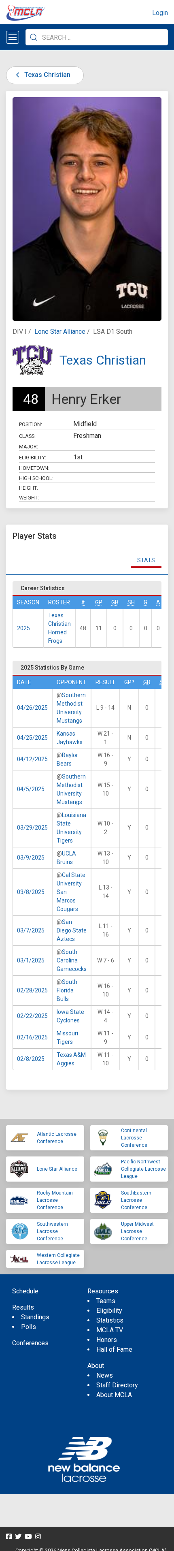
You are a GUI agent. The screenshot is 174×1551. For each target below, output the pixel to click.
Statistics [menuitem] (109, 1320)
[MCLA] (26, 13)
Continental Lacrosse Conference (134, 1138)
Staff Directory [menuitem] (117, 1385)
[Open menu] (12, 37)
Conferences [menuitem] (30, 1343)
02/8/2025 (31, 1059)
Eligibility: (32, 457)
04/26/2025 (32, 707)
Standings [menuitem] (35, 1317)
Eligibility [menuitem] (109, 1310)
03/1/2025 (31, 960)
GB (115, 602)
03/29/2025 (32, 827)
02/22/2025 (32, 1016)
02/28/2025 (32, 990)
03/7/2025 (31, 930)
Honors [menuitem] (106, 1340)
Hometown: (34, 468)
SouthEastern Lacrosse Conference (136, 1200)
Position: (30, 424)
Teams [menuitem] (105, 1301)
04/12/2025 (32, 759)
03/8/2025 (31, 892)
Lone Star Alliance (59, 331)
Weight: (29, 498)
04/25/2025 (32, 737)
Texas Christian (46, 75)
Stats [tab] (146, 560)
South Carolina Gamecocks (72, 960)
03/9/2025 (31, 857)
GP (98, 602)
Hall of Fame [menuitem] (114, 1349)
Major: (28, 447)
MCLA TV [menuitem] (109, 1330)
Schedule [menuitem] (25, 1291)
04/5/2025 (31, 789)
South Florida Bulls (67, 990)
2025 (23, 628)
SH (131, 602)
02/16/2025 (32, 1037)
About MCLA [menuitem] (114, 1395)
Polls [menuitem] (28, 1327)
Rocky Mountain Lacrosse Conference (55, 1200)
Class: (27, 436)
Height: (28, 488)
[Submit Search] (33, 37)
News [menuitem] (104, 1375)
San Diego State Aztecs (72, 930)
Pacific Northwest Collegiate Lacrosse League (143, 1169)
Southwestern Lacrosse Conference (52, 1231)
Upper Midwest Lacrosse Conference (137, 1231)
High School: (36, 478)
